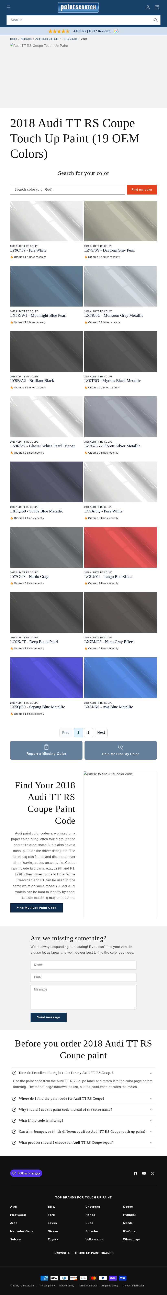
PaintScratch (27, 1285)
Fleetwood (18, 1214)
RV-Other (130, 1231)
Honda (90, 1214)
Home (13, 38)
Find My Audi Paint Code (37, 907)
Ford (51, 1214)
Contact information (134, 1285)
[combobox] (83, 20)
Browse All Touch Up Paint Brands (83, 1253)
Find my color (142, 189)
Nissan (53, 1231)
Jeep (13, 1223)
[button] (8, 7)
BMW (51, 1206)
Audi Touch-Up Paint (46, 38)
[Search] (155, 19)
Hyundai (129, 1214)
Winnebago (131, 1239)
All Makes (26, 38)
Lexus (52, 1223)
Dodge (128, 1206)
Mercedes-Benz (21, 1231)
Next (101, 732)
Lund (89, 1223)
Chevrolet (93, 1206)
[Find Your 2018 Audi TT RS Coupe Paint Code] (120, 845)
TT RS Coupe (69, 38)
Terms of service (88, 1285)
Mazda (128, 1223)
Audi (13, 1206)
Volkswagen (94, 1239)
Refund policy (66, 1285)
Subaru (15, 1239)
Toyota (53, 1239)
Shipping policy (110, 1285)
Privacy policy (47, 1285)
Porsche (92, 1231)
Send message (48, 1017)
